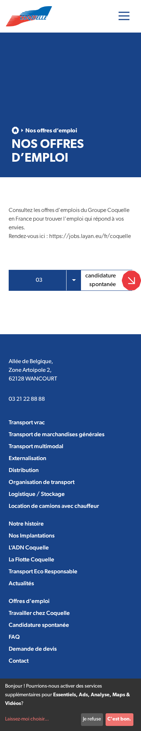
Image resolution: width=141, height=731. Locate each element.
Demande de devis (33, 648)
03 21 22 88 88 (27, 399)
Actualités (21, 583)
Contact (19, 660)
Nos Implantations (32, 535)
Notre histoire (26, 523)
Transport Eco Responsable (43, 571)
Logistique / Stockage (37, 493)
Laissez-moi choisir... (27, 719)
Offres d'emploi (29, 601)
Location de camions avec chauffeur (54, 505)
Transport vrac (27, 422)
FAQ (14, 636)
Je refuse (92, 719)
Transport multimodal (36, 446)
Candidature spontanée (39, 624)
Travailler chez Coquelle (39, 612)
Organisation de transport (41, 482)
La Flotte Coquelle (31, 559)
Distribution (24, 470)
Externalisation (27, 458)
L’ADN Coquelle (29, 547)
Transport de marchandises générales (56, 434)
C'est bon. (119, 719)
